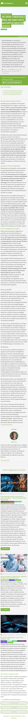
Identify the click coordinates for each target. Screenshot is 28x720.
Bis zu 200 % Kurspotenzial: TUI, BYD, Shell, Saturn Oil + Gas (12, 638)
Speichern (14, 707)
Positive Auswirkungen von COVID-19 (12, 94)
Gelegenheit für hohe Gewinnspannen (12, 92)
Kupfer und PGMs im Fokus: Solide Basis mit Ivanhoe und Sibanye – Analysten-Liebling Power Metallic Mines (13, 498)
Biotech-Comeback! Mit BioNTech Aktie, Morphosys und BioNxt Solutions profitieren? (14, 577)
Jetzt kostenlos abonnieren (12, 82)
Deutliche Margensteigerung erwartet (13, 91)
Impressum (6, 716)
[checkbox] (1, 699)
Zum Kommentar (5, 548)
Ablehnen (14, 712)
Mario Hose (19, 69)
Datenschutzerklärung (15, 716)
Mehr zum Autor (5, 460)
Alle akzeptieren (14, 703)
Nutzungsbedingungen (6, 424)
